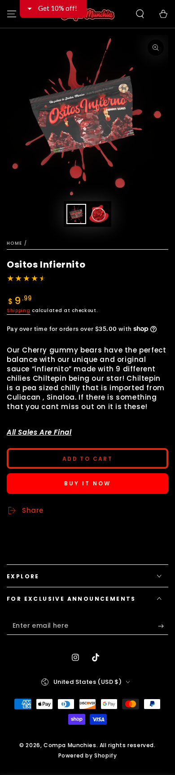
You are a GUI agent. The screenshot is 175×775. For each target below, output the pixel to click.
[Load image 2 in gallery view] (99, 214)
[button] (140, 14)
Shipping (19, 310)
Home (14, 243)
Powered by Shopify (87, 755)
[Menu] (11, 14)
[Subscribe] (163, 626)
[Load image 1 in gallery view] (76, 214)
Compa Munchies (70, 745)
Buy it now (87, 483)
